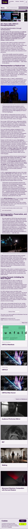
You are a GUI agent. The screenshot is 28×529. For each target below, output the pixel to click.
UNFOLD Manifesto (8, 198)
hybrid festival (8, 172)
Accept (22, 524)
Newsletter (22, 1)
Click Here (10, 527)
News (8, 7)
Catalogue (17, 1)
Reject (22, 520)
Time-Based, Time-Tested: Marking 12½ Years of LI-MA (14, 7)
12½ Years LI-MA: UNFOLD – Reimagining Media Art (23, 7)
